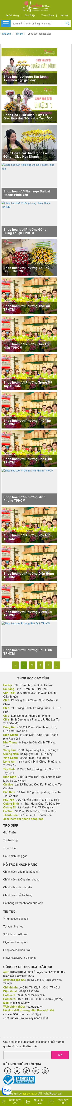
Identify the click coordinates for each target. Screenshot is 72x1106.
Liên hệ (64, 15)
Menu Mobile (6, 23)
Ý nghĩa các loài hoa (15, 918)
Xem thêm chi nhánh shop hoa (23, 819)
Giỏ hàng (13, 15)
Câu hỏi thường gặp (15, 856)
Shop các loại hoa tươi (39, 33)
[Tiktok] (26, 1070)
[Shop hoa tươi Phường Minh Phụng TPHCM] (27, 486)
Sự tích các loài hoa (15, 934)
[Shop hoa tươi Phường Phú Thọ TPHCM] (29, 410)
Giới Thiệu (30, 15)
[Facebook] (7, 1070)
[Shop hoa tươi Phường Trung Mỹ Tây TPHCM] (29, 372)
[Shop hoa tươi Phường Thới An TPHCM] (29, 295)
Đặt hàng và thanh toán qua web (23, 903)
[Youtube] (45, 1070)
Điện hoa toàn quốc (15, 942)
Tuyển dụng (10, 840)
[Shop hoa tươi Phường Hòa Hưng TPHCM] (29, 525)
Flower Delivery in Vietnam (19, 958)
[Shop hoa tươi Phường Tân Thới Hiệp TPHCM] (29, 334)
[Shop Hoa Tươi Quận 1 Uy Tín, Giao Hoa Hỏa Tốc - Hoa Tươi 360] (29, 104)
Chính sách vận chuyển (17, 887)
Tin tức (19, 33)
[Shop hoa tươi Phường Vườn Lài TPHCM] (29, 601)
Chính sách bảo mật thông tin (21, 871)
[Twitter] (17, 1070)
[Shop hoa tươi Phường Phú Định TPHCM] (26, 639)
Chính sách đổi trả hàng (17, 895)
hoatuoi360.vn (29, 1093)
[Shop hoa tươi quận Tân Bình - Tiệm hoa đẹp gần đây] (29, 66)
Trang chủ (5, 33)
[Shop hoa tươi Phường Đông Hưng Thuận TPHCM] (29, 219)
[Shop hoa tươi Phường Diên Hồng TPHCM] (29, 563)
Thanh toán (47, 15)
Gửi (60, 1055)
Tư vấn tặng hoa (13, 926)
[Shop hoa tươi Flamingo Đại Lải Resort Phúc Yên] (29, 180)
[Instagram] (35, 1070)
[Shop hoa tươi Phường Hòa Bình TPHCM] (29, 448)
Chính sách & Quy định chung (21, 879)
